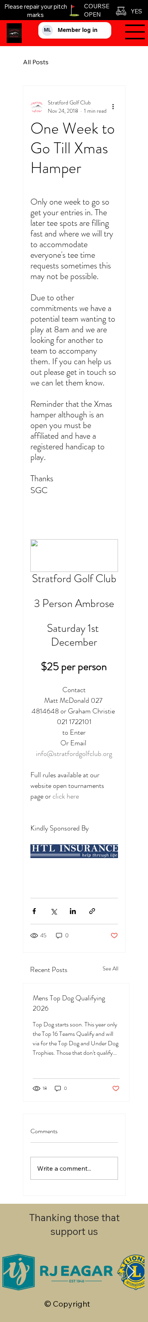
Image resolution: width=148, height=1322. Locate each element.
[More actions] (113, 107)
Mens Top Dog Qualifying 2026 (69, 1003)
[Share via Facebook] (34, 911)
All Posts (36, 62)
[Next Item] (130, 1272)
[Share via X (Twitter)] (53, 911)
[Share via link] (92, 911)
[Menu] (131, 32)
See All (110, 968)
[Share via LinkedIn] (73, 911)
